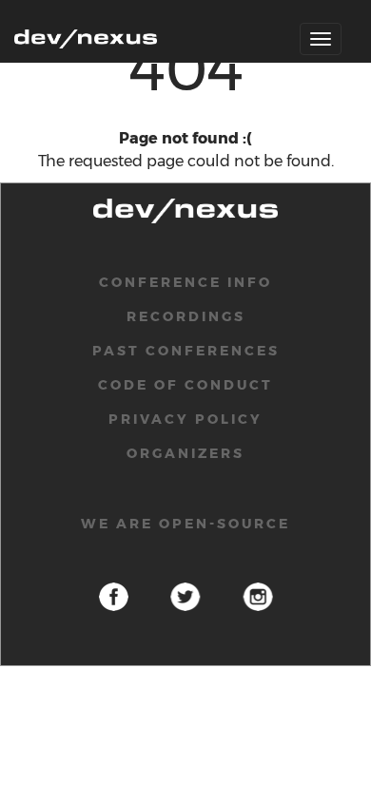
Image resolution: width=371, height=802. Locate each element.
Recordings (186, 316)
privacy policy (185, 419)
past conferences (186, 350)
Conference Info (185, 282)
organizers (185, 453)
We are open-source (185, 523)
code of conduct (185, 384)
